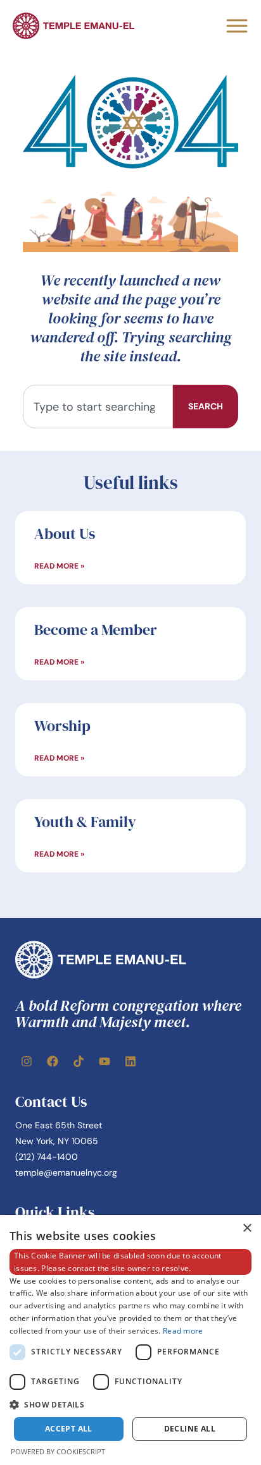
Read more (183, 1330)
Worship (62, 725)
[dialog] (130, 1340)
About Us (64, 533)
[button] (130, 1404)
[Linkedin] (130, 1061)
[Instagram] (26, 1061)
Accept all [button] (68, 1428)
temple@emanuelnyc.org (66, 1172)
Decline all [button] (189, 1428)
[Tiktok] (78, 1061)
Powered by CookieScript (58, 1451)
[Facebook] (52, 1061)
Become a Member (95, 629)
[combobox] (98, 406)
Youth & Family (85, 821)
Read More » (59, 566)
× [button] (246, 1228)
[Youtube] (104, 1061)
